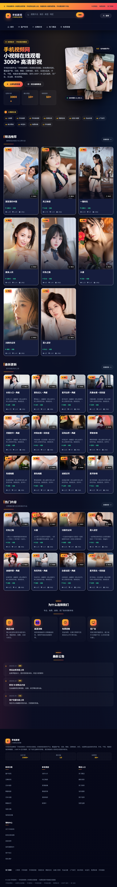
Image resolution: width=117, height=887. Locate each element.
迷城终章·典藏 (13, 570)
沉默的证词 (10, 342)
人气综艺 (100, 118)
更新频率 (8, 841)
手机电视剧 (34, 118)
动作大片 (45, 773)
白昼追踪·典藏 (68, 570)
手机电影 (21, 118)
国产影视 (8, 773)
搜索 (80, 15)
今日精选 (94, 6)
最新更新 (82, 779)
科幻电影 (45, 779)
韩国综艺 (8, 803)
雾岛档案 (38, 473)
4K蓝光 (21, 124)
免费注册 (82, 803)
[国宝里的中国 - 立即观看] (80, 68)
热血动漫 (88, 118)
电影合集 (8, 809)
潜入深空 (47, 342)
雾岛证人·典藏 (40, 392)
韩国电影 (8, 791)
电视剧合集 (9, 815)
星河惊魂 (93, 473)
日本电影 (8, 785)
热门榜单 (110, 6)
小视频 (8, 118)
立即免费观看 (15, 84)
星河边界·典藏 (68, 392)
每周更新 (102, 6)
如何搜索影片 (9, 847)
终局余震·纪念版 (41, 433)
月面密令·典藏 (13, 433)
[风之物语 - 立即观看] (100, 72)
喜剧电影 (45, 797)
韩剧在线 (61, 118)
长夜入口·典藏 (13, 392)
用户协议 (8, 853)
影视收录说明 (9, 835)
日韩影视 (8, 779)
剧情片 (44, 803)
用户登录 (82, 797)
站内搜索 (82, 791)
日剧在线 (48, 118)
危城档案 (10, 473)
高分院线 (9, 124)
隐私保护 (8, 859)
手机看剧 (47, 124)
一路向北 (84, 201)
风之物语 (47, 201)
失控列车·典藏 (40, 570)
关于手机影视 (9, 829)
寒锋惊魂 (93, 433)
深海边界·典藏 (68, 433)
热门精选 (82, 773)
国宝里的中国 (11, 201)
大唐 (82, 272)
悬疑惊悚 (45, 791)
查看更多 (106, 139)
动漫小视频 (74, 118)
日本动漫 (8, 797)
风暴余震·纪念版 (97, 392)
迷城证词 (66, 473)
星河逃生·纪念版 (97, 570)
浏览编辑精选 (36, 84)
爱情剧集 (45, 785)
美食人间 (9, 272)
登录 (107, 15)
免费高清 (34, 124)
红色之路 (47, 272)
